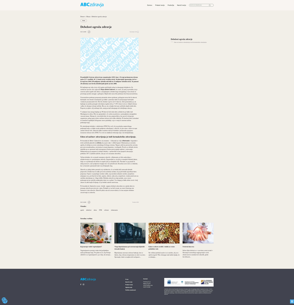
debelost (88, 210)
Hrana (88, 16)
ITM (100, 210)
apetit (82, 210)
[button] (292, 301)
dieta (95, 210)
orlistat (106, 210)
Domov (82, 16)
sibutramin (114, 210)
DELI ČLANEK (83, 31)
